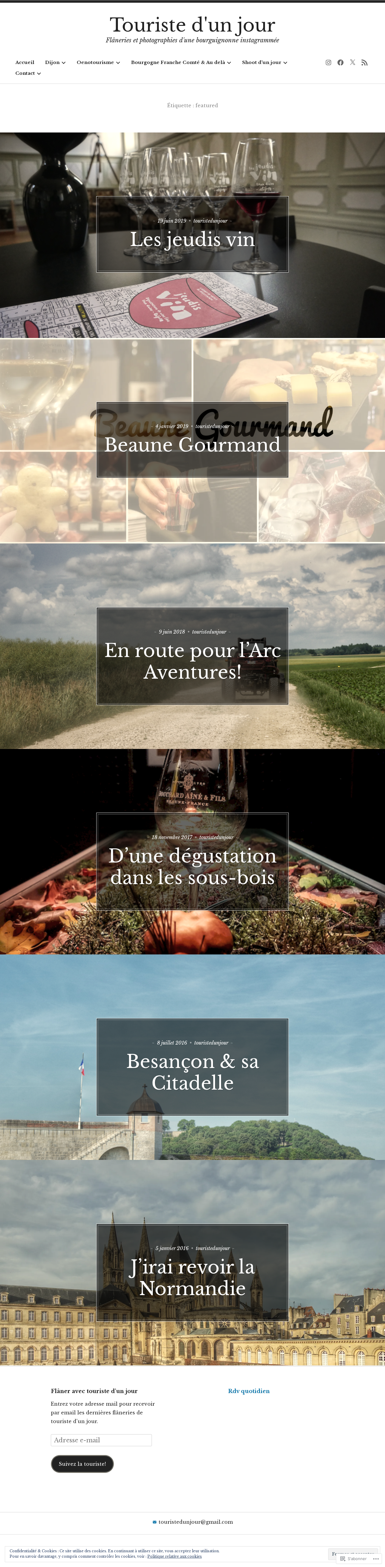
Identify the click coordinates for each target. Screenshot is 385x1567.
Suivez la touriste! (82, 1464)
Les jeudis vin (192, 240)
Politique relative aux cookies (174, 1556)
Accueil (24, 62)
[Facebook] (340, 62)
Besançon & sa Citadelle (192, 1072)
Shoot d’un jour (261, 62)
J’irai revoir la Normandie (193, 1278)
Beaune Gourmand (192, 445)
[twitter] (352, 62)
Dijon (52, 62)
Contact (25, 73)
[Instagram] (328, 62)
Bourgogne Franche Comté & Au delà (178, 62)
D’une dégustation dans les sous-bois (192, 867)
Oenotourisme (95, 62)
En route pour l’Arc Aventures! (192, 661)
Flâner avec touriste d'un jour (94, 1391)
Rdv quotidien (249, 1391)
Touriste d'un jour (193, 25)
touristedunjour (210, 221)
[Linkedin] (364, 62)
